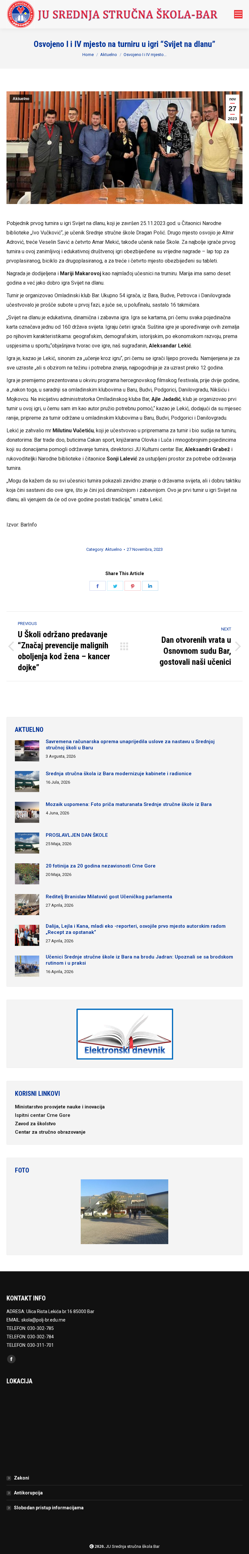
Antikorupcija (28, 1492)
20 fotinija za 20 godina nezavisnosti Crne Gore (101, 866)
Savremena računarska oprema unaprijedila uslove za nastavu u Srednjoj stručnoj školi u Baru (130, 745)
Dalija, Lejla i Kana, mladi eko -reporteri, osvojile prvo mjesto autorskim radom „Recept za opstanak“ (136, 929)
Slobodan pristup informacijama (49, 1507)
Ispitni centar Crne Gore (43, 1115)
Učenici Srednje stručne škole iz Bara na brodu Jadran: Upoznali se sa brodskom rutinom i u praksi (139, 960)
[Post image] (27, 751)
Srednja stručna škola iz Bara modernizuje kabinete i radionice (119, 774)
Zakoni (21, 1477)
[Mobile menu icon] (238, 14)
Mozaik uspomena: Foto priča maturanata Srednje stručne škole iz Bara (129, 804)
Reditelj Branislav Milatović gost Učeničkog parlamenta (109, 897)
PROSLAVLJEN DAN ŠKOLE (77, 835)
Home (88, 54)
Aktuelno (108, 54)
